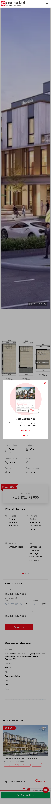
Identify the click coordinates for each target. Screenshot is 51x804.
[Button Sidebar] (47, 3)
